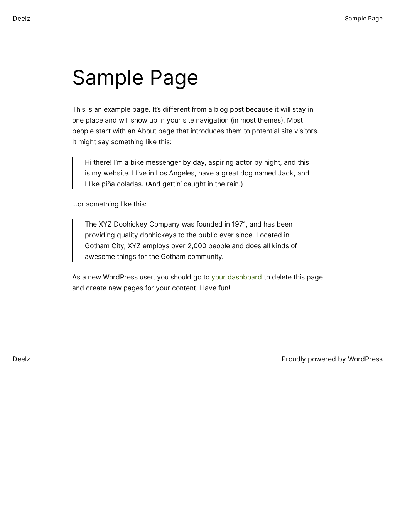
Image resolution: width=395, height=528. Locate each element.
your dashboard (236, 277)
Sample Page (364, 18)
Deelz (21, 18)
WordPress (365, 359)
